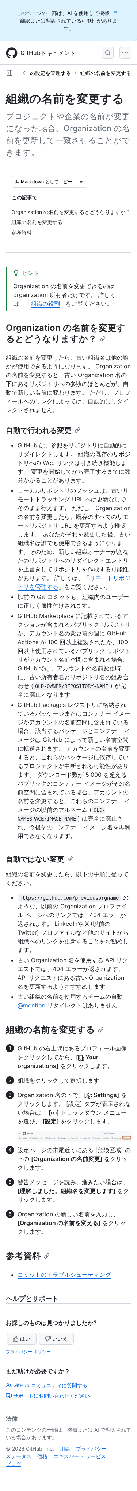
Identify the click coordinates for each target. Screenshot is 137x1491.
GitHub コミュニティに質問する (50, 1385)
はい (25, 1338)
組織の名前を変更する (105, 73)
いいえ (60, 1338)
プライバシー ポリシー (28, 1351)
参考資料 (23, 1256)
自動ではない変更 (35, 859)
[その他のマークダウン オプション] (81, 182)
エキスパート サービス (79, 1456)
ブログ (13, 1464)
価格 (42, 1456)
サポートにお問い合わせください (51, 1396)
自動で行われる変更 (39, 430)
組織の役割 (45, 303)
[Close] (116, 12)
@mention (31, 1005)
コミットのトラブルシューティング (64, 1274)
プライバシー (91, 1448)
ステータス (18, 1456)
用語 (65, 1448)
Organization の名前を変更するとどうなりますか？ (65, 333)
